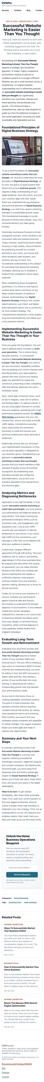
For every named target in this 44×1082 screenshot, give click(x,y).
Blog (28, 10)
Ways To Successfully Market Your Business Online (19, 929)
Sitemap (5, 1072)
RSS (3, 1068)
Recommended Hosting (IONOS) (17, 1064)
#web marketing (30, 902)
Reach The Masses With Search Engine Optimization (20, 1004)
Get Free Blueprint (22, 875)
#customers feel (15, 902)
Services (5, 10)
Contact (39, 10)
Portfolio (17, 10)
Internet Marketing (21, 898)
